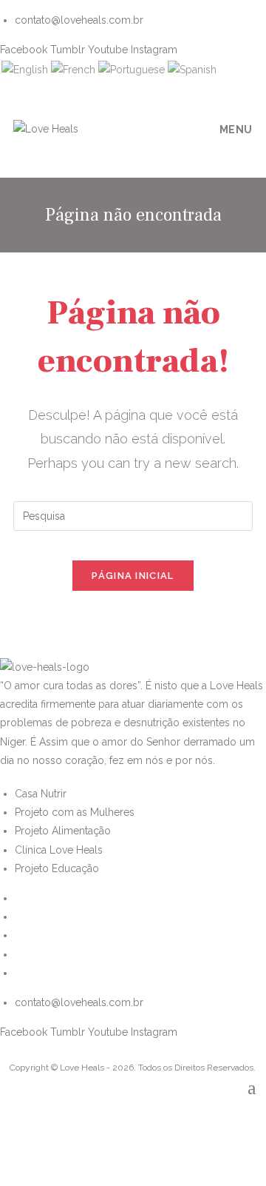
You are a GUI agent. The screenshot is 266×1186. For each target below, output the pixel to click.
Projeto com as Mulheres (74, 812)
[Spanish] (192, 70)
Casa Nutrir (40, 794)
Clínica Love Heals (59, 850)
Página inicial (133, 575)
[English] (25, 70)
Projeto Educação (57, 868)
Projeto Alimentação (63, 831)
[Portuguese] (131, 70)
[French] (73, 70)
